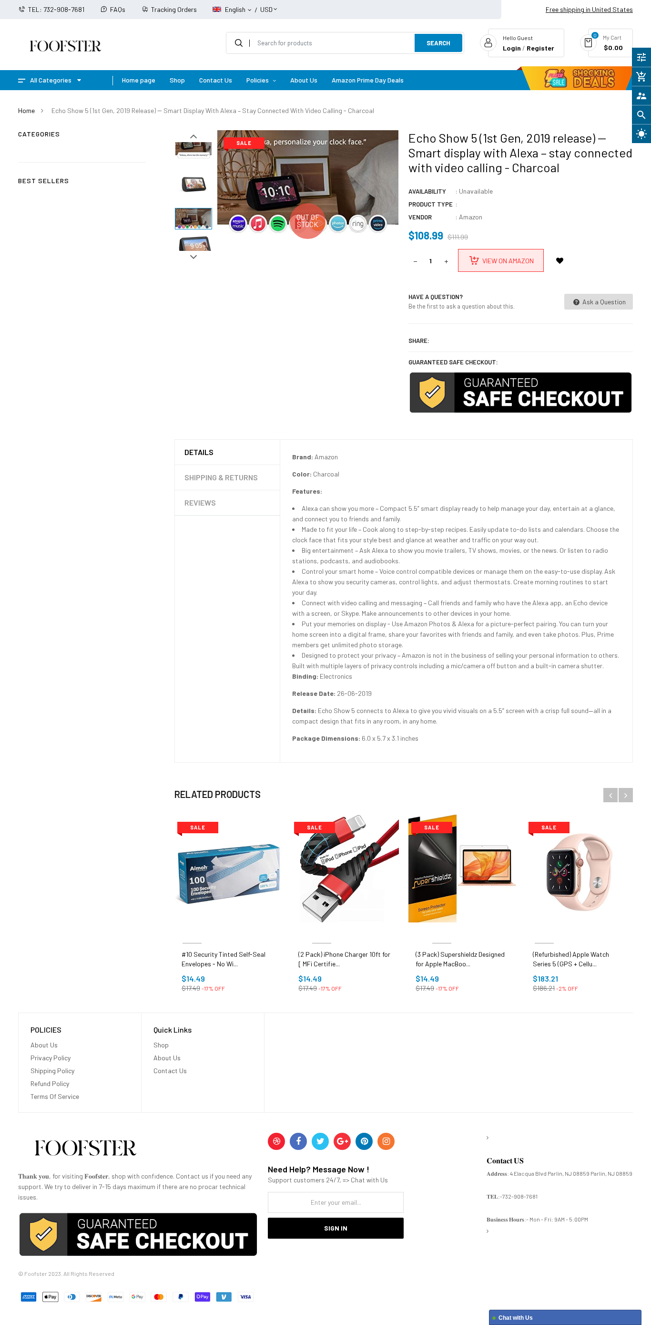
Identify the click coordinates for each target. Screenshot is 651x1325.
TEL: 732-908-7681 (56, 9)
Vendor (420, 217)
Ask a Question (603, 302)
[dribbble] (276, 1141)
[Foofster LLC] (85, 1150)
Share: (418, 340)
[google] (342, 1141)
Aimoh (192, 931)
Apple (544, 931)
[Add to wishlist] (560, 260)
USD (266, 5)
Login (512, 48)
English (236, 9)
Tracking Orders (174, 9)
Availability (427, 191)
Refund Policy (50, 1083)
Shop (161, 1045)
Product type (430, 204)
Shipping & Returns (221, 477)
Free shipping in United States (589, 9)
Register (540, 48)
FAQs (117, 9)
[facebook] (298, 1141)
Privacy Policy (51, 1058)
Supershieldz (442, 931)
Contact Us (170, 1070)
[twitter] (320, 1141)
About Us (44, 1045)
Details (199, 451)
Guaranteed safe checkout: (453, 362)
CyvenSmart (321, 931)
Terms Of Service (55, 1096)
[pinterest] (364, 1141)
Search (438, 43)
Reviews (200, 502)
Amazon (470, 217)
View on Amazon (508, 261)
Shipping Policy (52, 1070)
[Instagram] (386, 1141)
